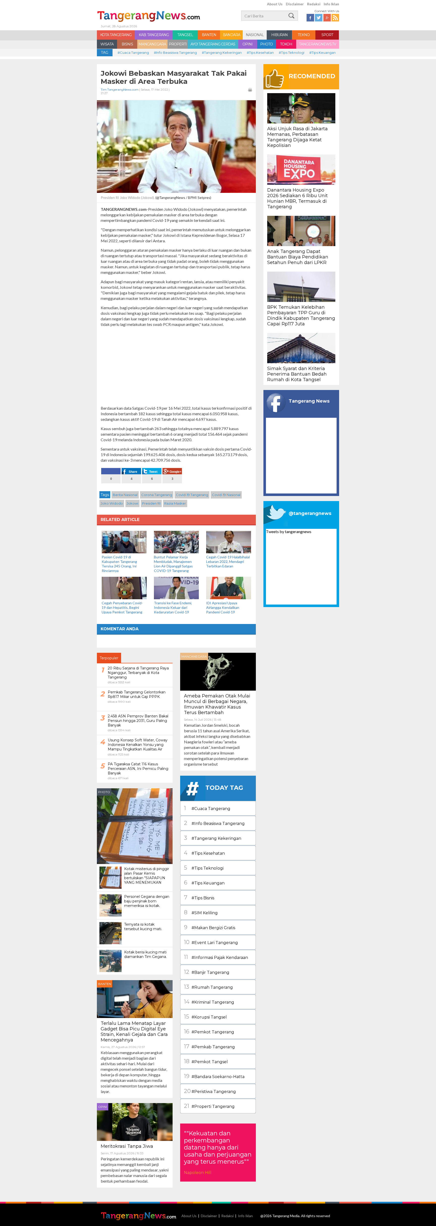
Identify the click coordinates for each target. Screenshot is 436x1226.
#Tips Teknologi (291, 52)
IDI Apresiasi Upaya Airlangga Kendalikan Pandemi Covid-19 (222, 607)
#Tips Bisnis (199, 897)
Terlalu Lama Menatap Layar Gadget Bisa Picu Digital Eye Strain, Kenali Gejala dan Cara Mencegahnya (134, 1032)
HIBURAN (279, 35)
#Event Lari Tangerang (211, 942)
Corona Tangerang (156, 495)
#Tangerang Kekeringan (222, 52)
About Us (275, 4)
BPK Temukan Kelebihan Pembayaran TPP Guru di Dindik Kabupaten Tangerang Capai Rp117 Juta (301, 315)
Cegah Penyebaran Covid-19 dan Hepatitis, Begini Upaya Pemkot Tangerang (122, 607)
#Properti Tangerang (209, 1106)
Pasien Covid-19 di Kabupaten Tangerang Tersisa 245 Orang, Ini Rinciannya (119, 564)
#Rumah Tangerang (208, 986)
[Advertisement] (176, 366)
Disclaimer (295, 4)
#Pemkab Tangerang (209, 1046)
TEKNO (304, 35)
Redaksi (313, 4)
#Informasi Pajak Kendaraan (216, 957)
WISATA (107, 44)
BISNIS (127, 44)
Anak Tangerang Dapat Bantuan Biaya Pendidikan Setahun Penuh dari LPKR (297, 257)
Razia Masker (175, 503)
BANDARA (231, 35)
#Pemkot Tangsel (206, 1061)
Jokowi (132, 503)
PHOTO (266, 44)
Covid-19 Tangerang (192, 495)
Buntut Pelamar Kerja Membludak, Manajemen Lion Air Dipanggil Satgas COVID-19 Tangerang (173, 564)
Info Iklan (331, 4)
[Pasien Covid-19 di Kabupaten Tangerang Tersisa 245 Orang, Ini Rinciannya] (124, 541)
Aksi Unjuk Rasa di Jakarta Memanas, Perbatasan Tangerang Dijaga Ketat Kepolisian (297, 137)
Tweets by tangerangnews (288, 531)
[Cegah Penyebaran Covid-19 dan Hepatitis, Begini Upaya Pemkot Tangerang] (124, 587)
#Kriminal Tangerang (209, 1001)
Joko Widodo (112, 503)
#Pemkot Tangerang (209, 1031)
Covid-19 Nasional (226, 495)
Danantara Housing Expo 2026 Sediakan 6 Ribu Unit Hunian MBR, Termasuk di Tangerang (297, 198)
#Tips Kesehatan (260, 52)
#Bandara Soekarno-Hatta (214, 1076)
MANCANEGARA (152, 44)
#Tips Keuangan (322, 52)
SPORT (327, 35)
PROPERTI (178, 44)
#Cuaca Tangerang (133, 52)
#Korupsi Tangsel (205, 1016)
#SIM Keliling (201, 912)
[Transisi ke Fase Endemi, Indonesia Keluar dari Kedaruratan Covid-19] (176, 587)
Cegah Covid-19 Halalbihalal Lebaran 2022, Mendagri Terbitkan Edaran (228, 561)
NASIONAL (255, 35)
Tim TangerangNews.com (120, 89)
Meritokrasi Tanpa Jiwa (127, 1146)
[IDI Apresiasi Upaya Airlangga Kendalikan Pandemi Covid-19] (228, 587)
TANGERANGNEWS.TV (317, 44)
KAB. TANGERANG (154, 35)
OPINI (247, 44)
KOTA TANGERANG (115, 35)
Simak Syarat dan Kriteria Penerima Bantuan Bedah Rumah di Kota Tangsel (297, 374)
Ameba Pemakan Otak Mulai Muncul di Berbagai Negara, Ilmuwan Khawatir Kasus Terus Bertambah (217, 704)
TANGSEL (185, 35)
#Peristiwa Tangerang (210, 1091)
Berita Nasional (125, 495)
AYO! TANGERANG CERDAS (212, 44)
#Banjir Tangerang (206, 972)
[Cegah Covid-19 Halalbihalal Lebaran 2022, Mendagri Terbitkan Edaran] (228, 541)
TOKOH (286, 44)
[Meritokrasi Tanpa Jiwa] (135, 1121)
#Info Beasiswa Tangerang (175, 52)
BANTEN (209, 35)
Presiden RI (151, 503)
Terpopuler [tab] (109, 658)
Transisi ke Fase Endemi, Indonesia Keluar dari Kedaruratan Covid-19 (173, 607)
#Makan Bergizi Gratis (209, 927)
